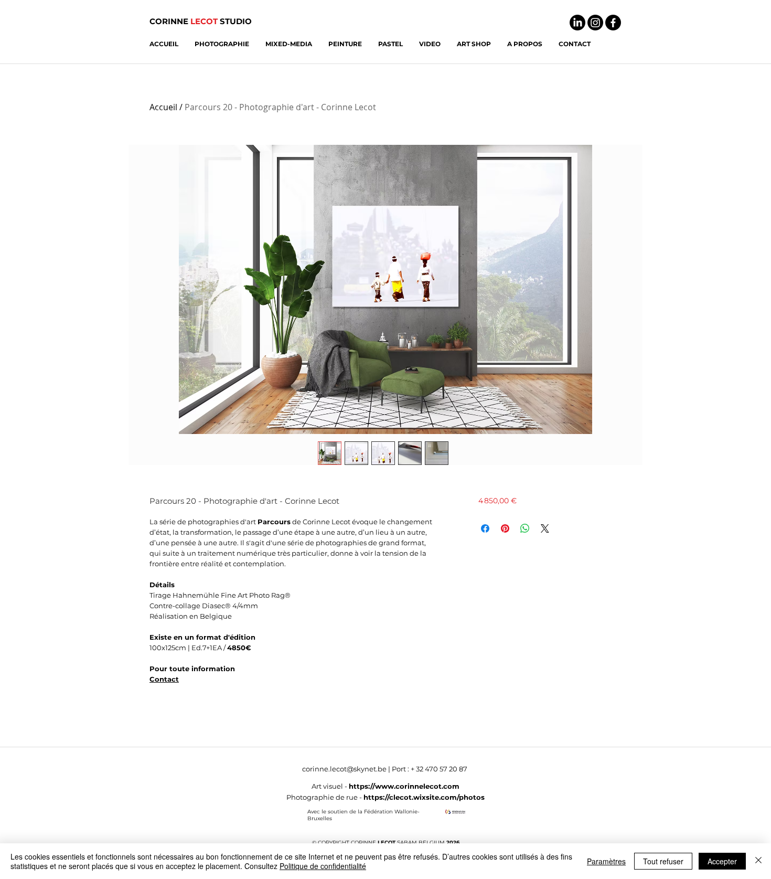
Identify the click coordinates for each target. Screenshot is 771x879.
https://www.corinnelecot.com (404, 786)
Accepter (722, 861)
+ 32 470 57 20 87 (439, 769)
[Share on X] (545, 528)
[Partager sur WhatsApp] (525, 528)
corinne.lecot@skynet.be (344, 769)
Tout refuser (663, 861)
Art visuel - (330, 786)
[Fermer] (758, 861)
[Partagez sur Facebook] (485, 528)
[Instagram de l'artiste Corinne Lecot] (595, 22)
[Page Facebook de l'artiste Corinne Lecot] (613, 22)
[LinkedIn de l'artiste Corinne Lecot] (577, 22)
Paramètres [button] (606, 861)
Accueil (163, 107)
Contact (164, 679)
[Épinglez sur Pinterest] (505, 528)
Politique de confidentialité (323, 866)
